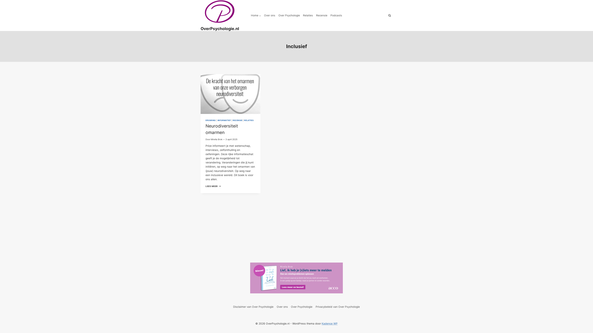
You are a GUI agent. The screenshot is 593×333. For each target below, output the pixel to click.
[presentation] (230, 94)
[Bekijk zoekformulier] (389, 15)
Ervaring (211, 120)
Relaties (308, 15)
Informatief (224, 120)
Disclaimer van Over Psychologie (253, 306)
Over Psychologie (289, 15)
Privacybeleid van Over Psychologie (338, 306)
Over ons (269, 15)
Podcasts (336, 15)
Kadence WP (330, 323)
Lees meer (213, 186)
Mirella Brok (216, 139)
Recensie (321, 15)
